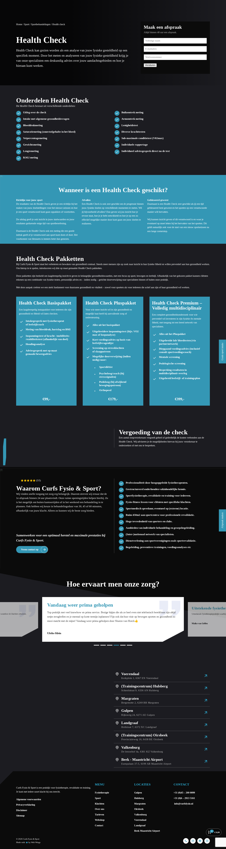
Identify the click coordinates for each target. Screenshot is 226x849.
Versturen (150, 65)
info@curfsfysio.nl (183, 803)
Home (19, 24)
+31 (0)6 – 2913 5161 (184, 798)
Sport (26, 24)
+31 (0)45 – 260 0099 (185, 792)
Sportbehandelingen (40, 24)
